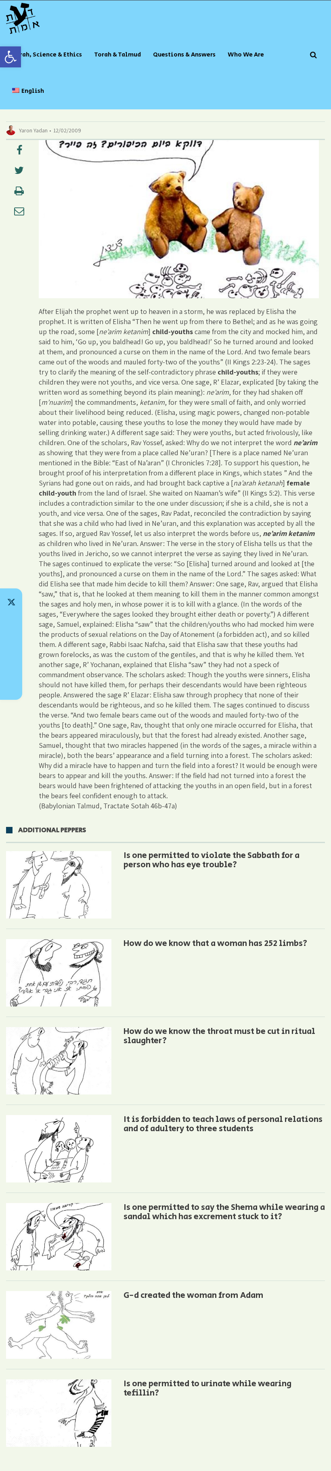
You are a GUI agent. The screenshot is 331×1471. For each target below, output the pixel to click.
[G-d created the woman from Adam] (58, 1324)
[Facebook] (11, 665)
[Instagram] (11, 644)
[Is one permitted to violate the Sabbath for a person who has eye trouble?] (58, 885)
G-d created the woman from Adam (193, 1295)
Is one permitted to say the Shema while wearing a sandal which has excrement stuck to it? (224, 1212)
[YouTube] (11, 686)
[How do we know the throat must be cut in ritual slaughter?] (58, 1060)
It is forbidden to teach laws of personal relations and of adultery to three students (223, 1124)
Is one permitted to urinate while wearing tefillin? (207, 1388)
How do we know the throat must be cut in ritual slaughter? (219, 1036)
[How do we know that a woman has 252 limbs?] (58, 972)
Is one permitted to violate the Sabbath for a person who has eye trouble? (212, 860)
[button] (10, 56)
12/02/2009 (67, 130)
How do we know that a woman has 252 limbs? (215, 943)
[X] (11, 602)
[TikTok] (11, 623)
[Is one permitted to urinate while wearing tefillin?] (58, 1413)
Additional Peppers (52, 830)
